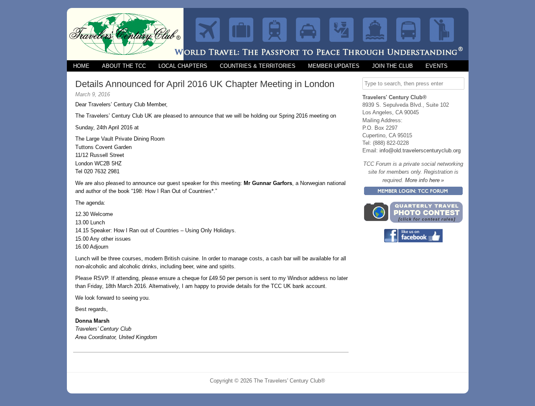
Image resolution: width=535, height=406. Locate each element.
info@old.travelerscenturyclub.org (420, 150)
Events (436, 66)
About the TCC (124, 66)
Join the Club (392, 66)
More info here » (424, 180)
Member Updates (333, 66)
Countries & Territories (258, 66)
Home (81, 66)
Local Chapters (182, 66)
